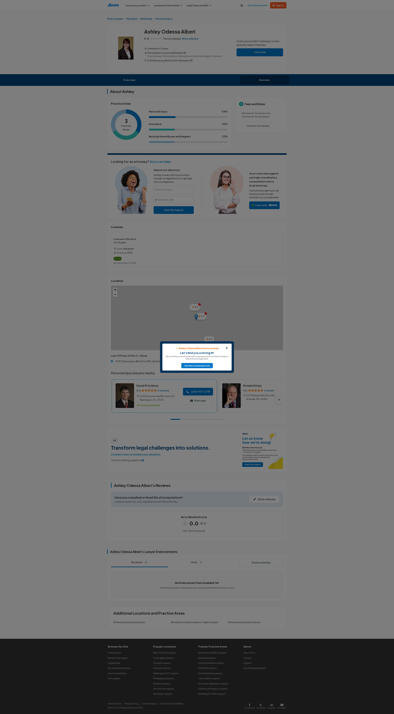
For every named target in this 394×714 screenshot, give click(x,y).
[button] (197, 365)
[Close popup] (227, 348)
